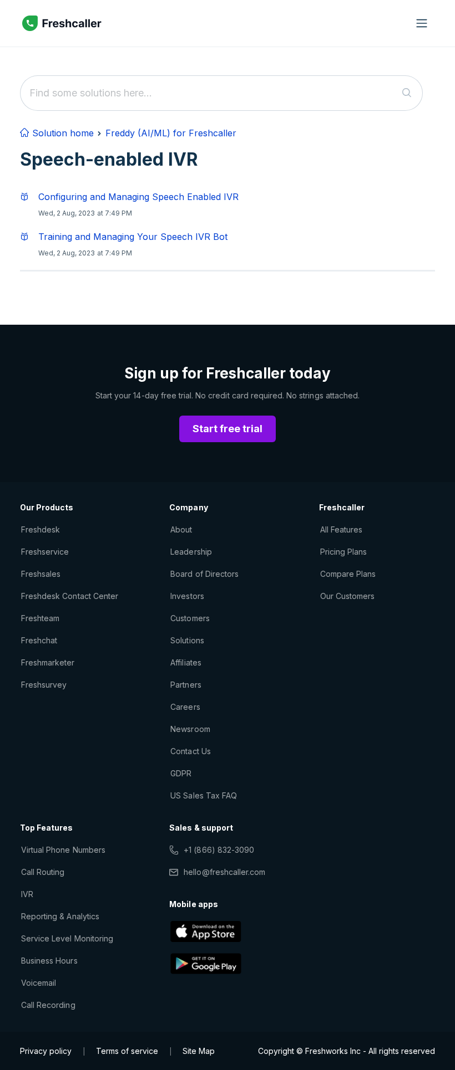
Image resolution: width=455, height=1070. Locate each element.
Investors (187, 596)
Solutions (187, 640)
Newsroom (190, 729)
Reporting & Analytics (60, 916)
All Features (341, 529)
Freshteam (40, 618)
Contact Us (190, 751)
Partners (185, 684)
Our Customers (347, 596)
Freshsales (40, 573)
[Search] (407, 93)
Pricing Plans (343, 551)
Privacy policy (46, 1051)
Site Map (199, 1051)
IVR (27, 894)
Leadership (190, 551)
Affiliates (185, 662)
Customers (189, 618)
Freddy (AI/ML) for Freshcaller (170, 133)
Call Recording (48, 1005)
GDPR (180, 773)
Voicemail (38, 982)
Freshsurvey (44, 684)
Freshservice (45, 551)
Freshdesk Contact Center (69, 596)
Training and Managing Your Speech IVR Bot (133, 236)
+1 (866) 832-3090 (219, 849)
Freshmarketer (48, 662)
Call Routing (42, 872)
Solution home (61, 133)
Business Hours (49, 960)
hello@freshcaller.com (224, 872)
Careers (185, 706)
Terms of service (127, 1051)
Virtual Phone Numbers (63, 849)
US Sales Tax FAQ (203, 795)
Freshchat (39, 640)
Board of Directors (204, 573)
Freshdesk (40, 529)
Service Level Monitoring (67, 938)
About (181, 529)
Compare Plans (348, 573)
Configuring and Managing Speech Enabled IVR (138, 196)
